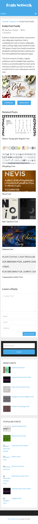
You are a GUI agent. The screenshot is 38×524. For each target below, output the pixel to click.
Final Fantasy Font (18, 367)
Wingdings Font (8, 166)
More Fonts (24, 103)
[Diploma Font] (19, 236)
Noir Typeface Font (10, 221)
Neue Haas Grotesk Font (21, 387)
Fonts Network (13, 519)
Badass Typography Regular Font (15, 138)
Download (8, 103)
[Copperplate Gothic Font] (19, 264)
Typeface (8, 30)
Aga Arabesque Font (19, 426)
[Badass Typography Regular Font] (19, 125)
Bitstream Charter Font (20, 476)
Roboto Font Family (19, 436)
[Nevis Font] (19, 181)
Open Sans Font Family (20, 445)
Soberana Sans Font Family (21, 377)
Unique (15, 30)
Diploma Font (7, 249)
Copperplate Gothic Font (12, 277)
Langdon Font (16, 498)
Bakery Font (16, 456)
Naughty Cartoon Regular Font (23, 397)
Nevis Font (6, 194)
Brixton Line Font (18, 466)
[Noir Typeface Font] (19, 208)
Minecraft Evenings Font (20, 406)
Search (19, 352)
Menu (3, 14)
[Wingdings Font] (19, 153)
